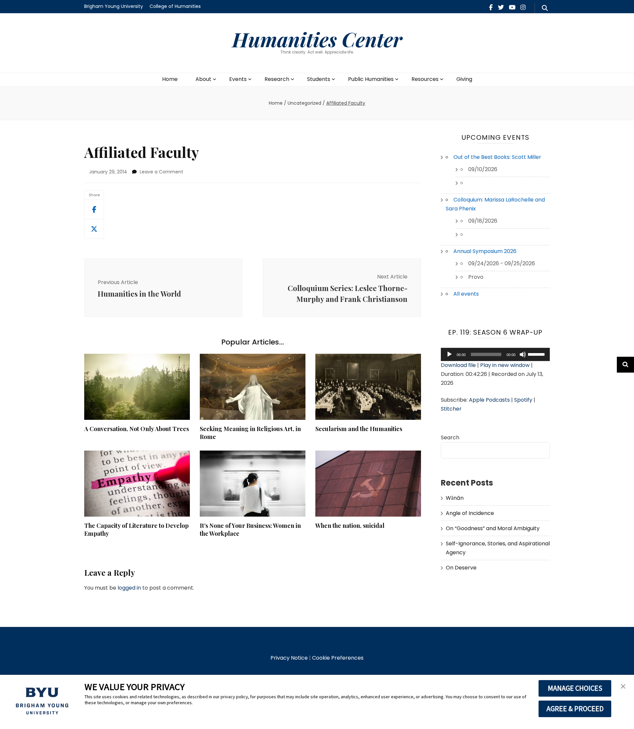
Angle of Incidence (470, 513)
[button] (623, 686)
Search (450, 437)
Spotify (523, 400)
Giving (464, 79)
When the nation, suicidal (349, 525)
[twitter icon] (501, 7)
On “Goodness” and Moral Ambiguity (493, 528)
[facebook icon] (491, 7)
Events (238, 79)
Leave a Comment (161, 171)
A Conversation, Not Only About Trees (136, 429)
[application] (495, 354)
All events (466, 294)
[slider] (537, 354)
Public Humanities (371, 79)
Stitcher (451, 409)
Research (276, 79)
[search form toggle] (545, 8)
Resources (425, 79)
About (203, 79)
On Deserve (461, 567)
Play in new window (505, 365)
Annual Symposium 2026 (484, 251)
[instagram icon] (523, 7)
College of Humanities (175, 6)
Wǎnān (455, 498)
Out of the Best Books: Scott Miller (497, 157)
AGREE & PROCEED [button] (575, 708)
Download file (458, 365)
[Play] (449, 354)
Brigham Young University (113, 6)
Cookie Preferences (338, 658)
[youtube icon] (512, 7)
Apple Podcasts (489, 400)
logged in (129, 588)
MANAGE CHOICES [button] (575, 688)
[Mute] (522, 354)
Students (318, 79)
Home (170, 79)
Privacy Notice (289, 658)
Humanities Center (317, 39)
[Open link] (94, 229)
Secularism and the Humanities (358, 429)
